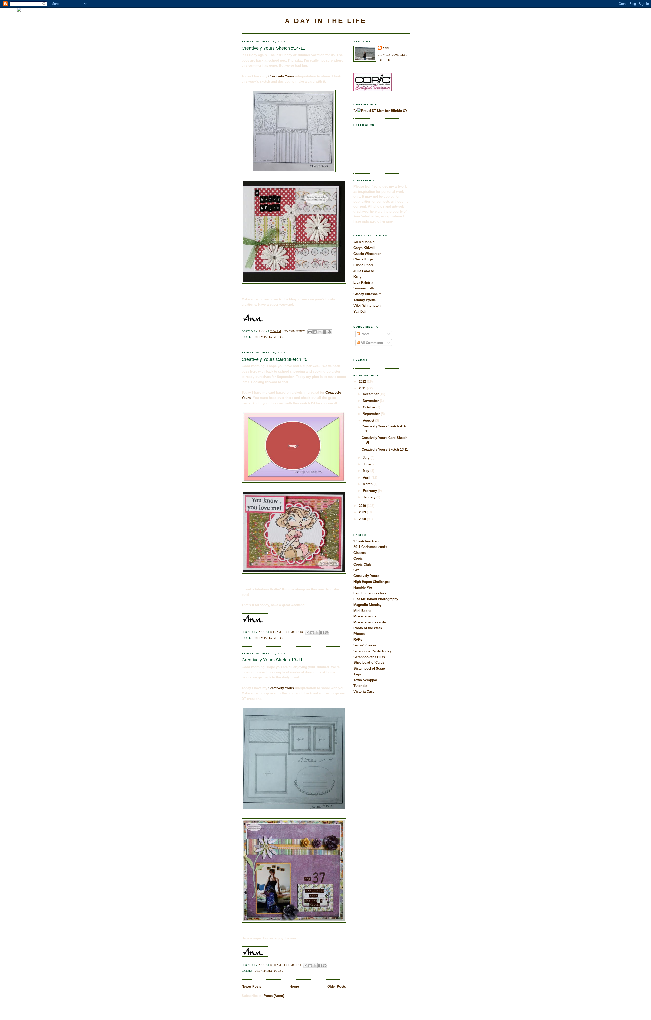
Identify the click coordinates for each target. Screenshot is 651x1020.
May (366, 471)
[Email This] (310, 331)
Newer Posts (251, 986)
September (372, 414)
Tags (357, 674)
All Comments (371, 343)
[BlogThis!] (314, 331)
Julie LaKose (363, 271)
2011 (363, 388)
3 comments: (294, 632)
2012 (363, 381)
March (368, 484)
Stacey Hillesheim (367, 294)
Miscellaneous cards (369, 622)
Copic (358, 558)
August (369, 420)
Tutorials (360, 686)
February (370, 491)
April (367, 477)
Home (294, 986)
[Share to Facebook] (324, 331)
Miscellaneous (364, 616)
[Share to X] (319, 331)
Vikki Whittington (367, 305)
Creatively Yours (281, 76)
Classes (359, 553)
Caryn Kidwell (364, 248)
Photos (359, 634)
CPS (356, 570)
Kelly (357, 277)
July (367, 458)
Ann (386, 47)
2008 (363, 519)
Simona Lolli (363, 288)
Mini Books (362, 611)
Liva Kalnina (363, 282)
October (369, 407)
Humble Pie (362, 587)
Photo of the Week (367, 628)
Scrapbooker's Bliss (369, 657)
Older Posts (336, 986)
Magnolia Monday (367, 605)
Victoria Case (363, 691)
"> (355, 111)
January (369, 497)
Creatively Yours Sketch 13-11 (272, 659)
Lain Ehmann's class (369, 593)
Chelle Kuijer (363, 259)
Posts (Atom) (274, 996)
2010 (363, 506)
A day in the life (325, 21)
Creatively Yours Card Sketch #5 (274, 359)
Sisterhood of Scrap (369, 668)
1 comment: (293, 965)
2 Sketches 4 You (366, 541)
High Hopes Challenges (371, 582)
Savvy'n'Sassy (364, 645)
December (371, 394)
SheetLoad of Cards (368, 662)
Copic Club (362, 564)
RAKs (357, 639)
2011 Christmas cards (370, 547)
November (371, 401)
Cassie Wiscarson (367, 254)
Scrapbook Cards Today (372, 651)
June (367, 464)
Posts (364, 334)
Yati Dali (359, 311)
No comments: (295, 331)
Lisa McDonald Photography (375, 599)
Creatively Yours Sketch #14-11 (273, 48)
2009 (363, 512)
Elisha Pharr (363, 265)
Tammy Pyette (364, 300)
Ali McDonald (364, 242)
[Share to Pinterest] (329, 331)
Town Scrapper (365, 680)
